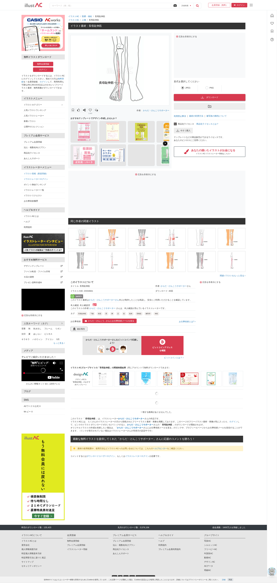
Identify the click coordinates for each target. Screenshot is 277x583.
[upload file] (175, 6)
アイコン (49, 339)
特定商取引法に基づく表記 (33, 557)
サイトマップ (27, 562)
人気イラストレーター (34, 115)
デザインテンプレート (34, 266)
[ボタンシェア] (84, 110)
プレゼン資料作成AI (33, 282)
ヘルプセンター (160, 448)
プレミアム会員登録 (33, 142)
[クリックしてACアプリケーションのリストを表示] (251, 5)
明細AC (207, 570)
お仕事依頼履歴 (31, 201)
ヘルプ (27, 221)
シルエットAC (210, 545)
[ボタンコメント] (96, 110)
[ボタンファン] (90, 110)
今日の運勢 (29, 277)
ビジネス (48, 334)
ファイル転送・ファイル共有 (37, 271)
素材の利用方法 (196, 116)
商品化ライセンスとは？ (207, 124)
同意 (230, 580)
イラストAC (73, 16)
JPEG (187, 88)
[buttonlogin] (197, 6)
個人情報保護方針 (29, 549)
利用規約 (28, 227)
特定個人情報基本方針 (31, 553)
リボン (58, 328)
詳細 (223, 580)
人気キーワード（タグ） (36, 323)
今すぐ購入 (185, 130)
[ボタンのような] (78, 110)
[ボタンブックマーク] (73, 110)
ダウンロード (212, 97)
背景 (23, 328)
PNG (211, 88)
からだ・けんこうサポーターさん (104, 300)
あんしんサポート (32, 158)
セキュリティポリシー (31, 566)
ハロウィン (37, 339)
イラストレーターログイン (36, 179)
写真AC (207, 541)
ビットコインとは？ (173, 357)
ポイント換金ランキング (35, 184)
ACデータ (208, 566)
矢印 (23, 334)
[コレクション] (272, 31)
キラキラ (25, 339)
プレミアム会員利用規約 (169, 549)
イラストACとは (31, 216)
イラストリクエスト (33, 195)
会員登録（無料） (219, 5)
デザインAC (209, 562)
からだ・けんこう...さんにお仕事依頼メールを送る (111, 321)
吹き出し (37, 328)
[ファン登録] (272, 23)
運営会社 (25, 545)
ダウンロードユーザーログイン (101, 456)
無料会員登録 (43, 64)
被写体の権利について (216, 116)
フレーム (48, 328)
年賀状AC (208, 553)
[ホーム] (272, 15)
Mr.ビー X (28, 411)
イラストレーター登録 (77, 549)
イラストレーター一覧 (34, 190)
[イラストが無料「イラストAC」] (33, 5)
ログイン (241, 5)
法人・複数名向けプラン (35, 147)
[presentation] (165, 143)
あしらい (37, 334)
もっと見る (58, 343)
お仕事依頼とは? (187, 321)
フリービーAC (210, 549)
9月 (58, 339)
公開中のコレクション (34, 126)
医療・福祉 (87, 16)
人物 (84, 20)
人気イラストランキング (35, 110)
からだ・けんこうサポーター (156, 110)
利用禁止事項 (180, 116)
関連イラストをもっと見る (232, 275)
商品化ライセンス (32, 153)
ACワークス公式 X (32, 406)
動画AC (207, 557)
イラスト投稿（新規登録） (36, 173)
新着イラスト (30, 121)
